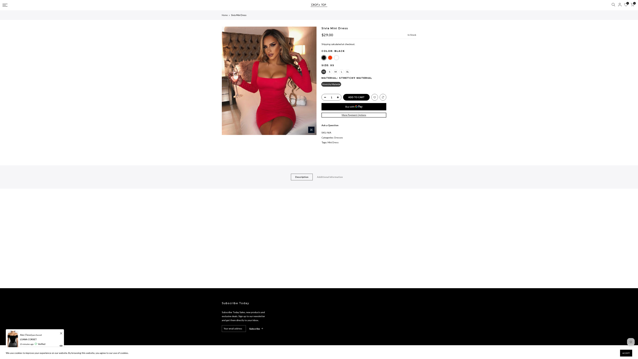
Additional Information (330, 177)
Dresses (338, 137)
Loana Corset (28, 339)
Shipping (325, 44)
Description (301, 177)
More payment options (354, 115)
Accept (626, 353)
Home (225, 15)
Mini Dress (333, 142)
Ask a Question (329, 125)
